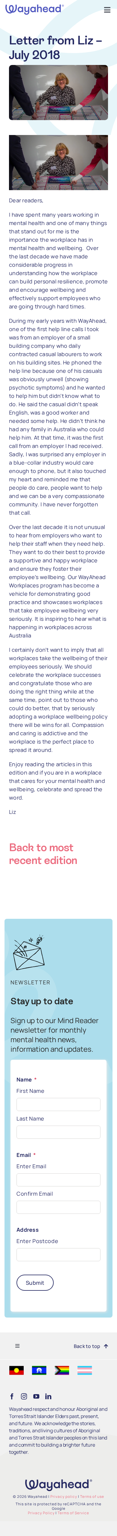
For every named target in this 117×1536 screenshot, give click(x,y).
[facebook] (12, 1397)
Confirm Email (34, 1193)
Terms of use (92, 1496)
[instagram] (24, 1397)
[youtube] (36, 1397)
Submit (35, 1282)
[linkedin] (48, 1397)
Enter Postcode (37, 1241)
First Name (30, 1090)
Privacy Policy (41, 1512)
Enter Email (31, 1166)
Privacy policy (63, 1496)
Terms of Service (73, 1512)
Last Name (30, 1118)
